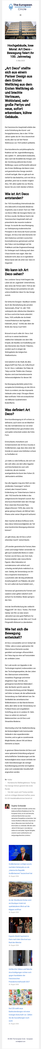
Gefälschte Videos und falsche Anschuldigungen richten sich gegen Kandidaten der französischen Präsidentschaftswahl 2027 (20, 975)
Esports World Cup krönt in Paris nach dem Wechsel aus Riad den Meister (20, 939)
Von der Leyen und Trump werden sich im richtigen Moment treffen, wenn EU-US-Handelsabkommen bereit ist (20, 795)
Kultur (10, 780)
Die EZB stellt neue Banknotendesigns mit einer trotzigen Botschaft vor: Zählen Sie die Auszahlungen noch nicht (20, 1014)
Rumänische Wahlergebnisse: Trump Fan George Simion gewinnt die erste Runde (20, 786)
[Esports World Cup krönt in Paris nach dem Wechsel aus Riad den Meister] (20, 931)
